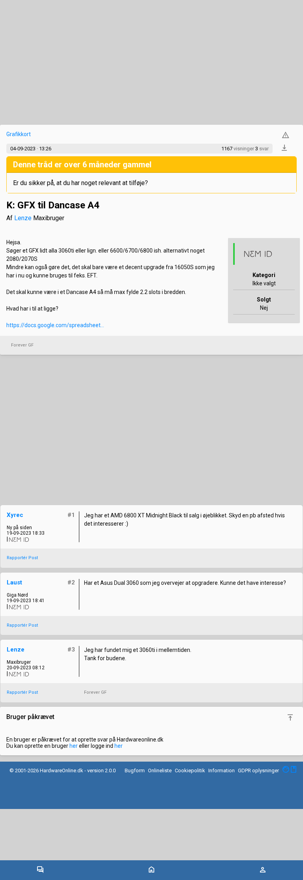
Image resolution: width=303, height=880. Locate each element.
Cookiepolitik (190, 770)
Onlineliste (160, 770)
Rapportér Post (22, 557)
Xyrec (15, 515)
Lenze (23, 218)
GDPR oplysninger (258, 770)
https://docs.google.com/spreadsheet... (55, 325)
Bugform (135, 770)
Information (221, 770)
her (73, 746)
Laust (14, 582)
